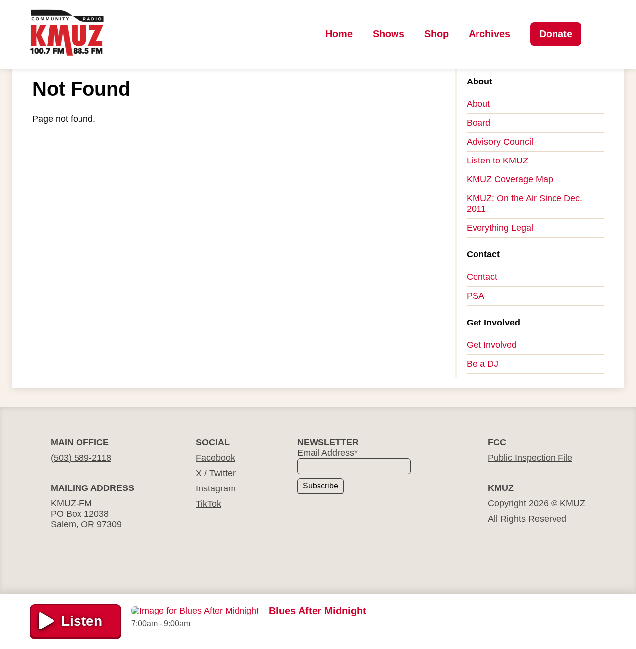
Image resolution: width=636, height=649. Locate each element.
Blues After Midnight (317, 610)
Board (478, 123)
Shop (436, 33)
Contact (482, 277)
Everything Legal (500, 228)
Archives (489, 33)
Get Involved (492, 345)
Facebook (215, 458)
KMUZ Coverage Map (510, 179)
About (478, 104)
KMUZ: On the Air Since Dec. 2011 (524, 203)
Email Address (327, 453)
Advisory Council (500, 142)
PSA (475, 296)
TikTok (208, 504)
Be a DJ (482, 364)
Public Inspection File (530, 458)
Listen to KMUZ (497, 160)
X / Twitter (216, 473)
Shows (388, 33)
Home (339, 33)
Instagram (216, 488)
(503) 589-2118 (81, 458)
